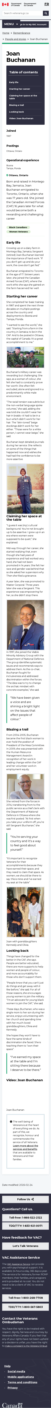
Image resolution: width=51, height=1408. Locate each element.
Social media (16, 1371)
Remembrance (21, 33)
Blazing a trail (16, 105)
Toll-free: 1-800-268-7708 (25, 1297)
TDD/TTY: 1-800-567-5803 (25, 1307)
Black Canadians (18, 227)
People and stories (15, 39)
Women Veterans (18, 231)
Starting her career (19, 89)
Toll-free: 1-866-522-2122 (25, 1217)
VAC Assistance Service (18, 1264)
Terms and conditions (22, 1382)
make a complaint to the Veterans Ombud (26, 1346)
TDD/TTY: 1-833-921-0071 (25, 1225)
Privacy (13, 1387)
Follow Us (29, 1200)
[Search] (46, 13)
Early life (13, 82)
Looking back (16, 112)
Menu (9, 24)
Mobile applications (21, 1376)
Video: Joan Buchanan (21, 118)
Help (7, 1366)
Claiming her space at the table (23, 97)
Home (5, 33)
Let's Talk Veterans (25, 1246)
